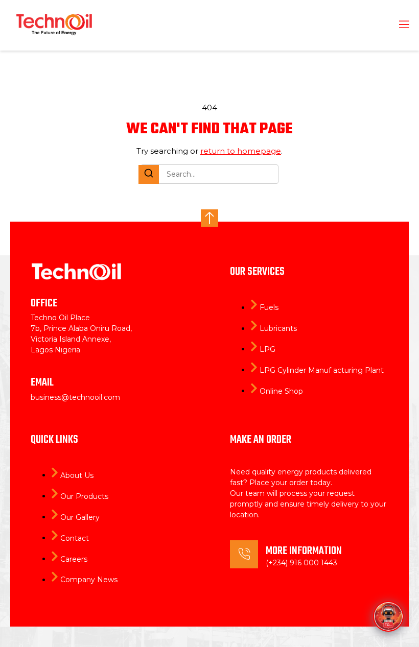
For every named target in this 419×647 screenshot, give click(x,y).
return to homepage (240, 151)
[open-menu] (398, 25)
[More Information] (244, 554)
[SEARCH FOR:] (209, 174)
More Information (304, 551)
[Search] (148, 174)
